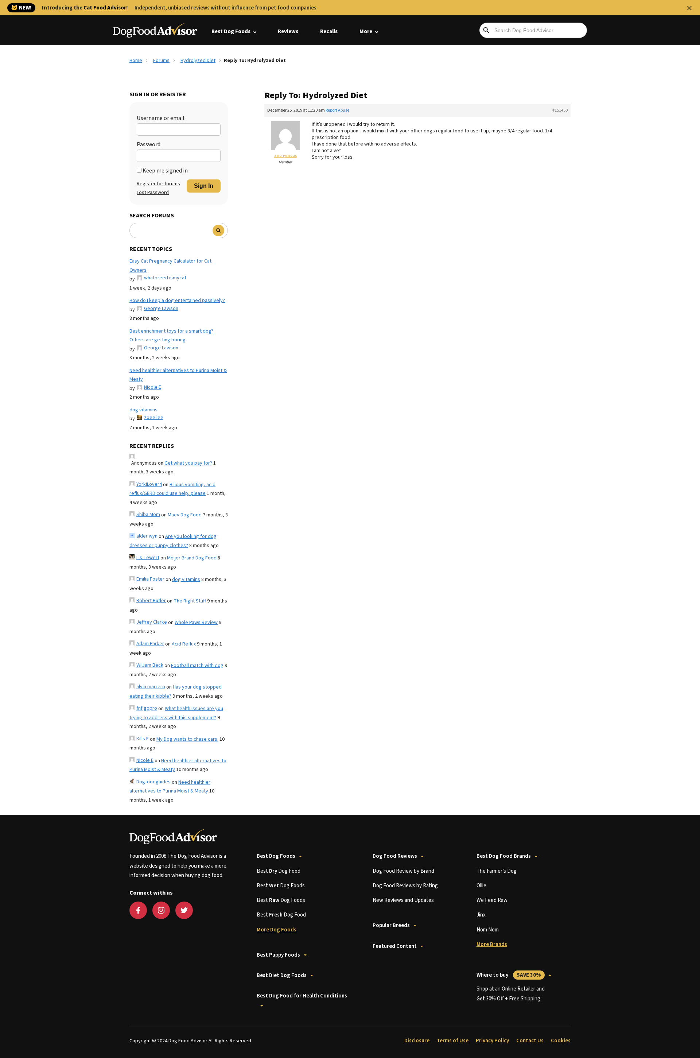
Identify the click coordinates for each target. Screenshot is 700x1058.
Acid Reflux (184, 644)
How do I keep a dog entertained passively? (177, 300)
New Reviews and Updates (403, 900)
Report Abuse (337, 110)
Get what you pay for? (188, 463)
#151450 (560, 110)
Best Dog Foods (230, 31)
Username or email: (161, 118)
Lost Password (153, 192)
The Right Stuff (190, 601)
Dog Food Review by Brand (403, 871)
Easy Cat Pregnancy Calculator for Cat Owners (170, 265)
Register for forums (158, 183)
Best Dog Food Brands (504, 856)
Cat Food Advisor (104, 8)
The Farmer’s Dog (497, 871)
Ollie (481, 886)
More (365, 31)
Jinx (481, 915)
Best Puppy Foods (278, 955)
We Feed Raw (492, 900)
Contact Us (530, 1040)
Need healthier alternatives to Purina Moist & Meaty (178, 375)
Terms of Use (452, 1040)
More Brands (492, 944)
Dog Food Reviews (395, 856)
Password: (149, 144)
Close (689, 8)
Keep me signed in (165, 171)
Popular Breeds (391, 925)
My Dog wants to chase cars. (187, 739)
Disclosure (416, 1040)
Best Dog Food (278, 871)
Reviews (288, 31)
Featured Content (395, 946)
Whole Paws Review (196, 622)
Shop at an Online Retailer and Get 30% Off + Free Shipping (511, 993)
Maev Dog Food (185, 515)
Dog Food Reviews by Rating (405, 886)
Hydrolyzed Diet (197, 60)
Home (135, 60)
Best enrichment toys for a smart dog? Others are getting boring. (171, 336)
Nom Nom (488, 930)
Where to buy (509, 975)
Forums (161, 60)
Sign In (203, 186)
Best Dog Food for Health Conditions (302, 996)
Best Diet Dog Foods (282, 975)
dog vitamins (143, 410)
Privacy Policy (492, 1040)
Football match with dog (197, 665)
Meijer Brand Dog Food (192, 558)
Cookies (561, 1040)
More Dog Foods (276, 930)
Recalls (329, 31)
